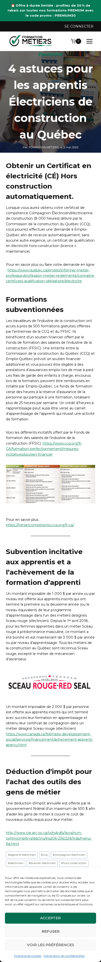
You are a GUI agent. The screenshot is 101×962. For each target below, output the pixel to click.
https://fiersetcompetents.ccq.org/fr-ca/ (40, 525)
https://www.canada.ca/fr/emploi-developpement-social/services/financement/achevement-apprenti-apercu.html (49, 739)
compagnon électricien (69, 854)
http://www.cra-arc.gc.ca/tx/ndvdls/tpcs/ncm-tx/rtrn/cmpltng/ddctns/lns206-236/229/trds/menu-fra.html (49, 838)
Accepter (50, 918)
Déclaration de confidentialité (64, 956)
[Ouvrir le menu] (89, 41)
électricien (16, 863)
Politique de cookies (27, 956)
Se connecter (78, 26)
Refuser (51, 931)
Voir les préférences (50, 944)
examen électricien (42, 863)
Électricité (50, 54)
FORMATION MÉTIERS (44, 147)
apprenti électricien (22, 854)
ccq (44, 854)
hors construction (74, 863)
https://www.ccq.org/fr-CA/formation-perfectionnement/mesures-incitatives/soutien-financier (44, 449)
